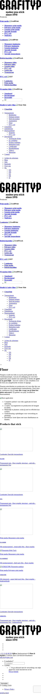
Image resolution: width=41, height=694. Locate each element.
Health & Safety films (8, 105)
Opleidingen (8, 129)
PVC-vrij (3, 77)
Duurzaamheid (9, 131)
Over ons (7, 166)
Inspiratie (7, 164)
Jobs (5, 162)
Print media (4, 21)
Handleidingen (14, 148)
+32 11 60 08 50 (6, 653)
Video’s (11, 150)
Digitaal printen (14, 117)
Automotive (13, 121)
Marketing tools (14, 144)
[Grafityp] (20, 15)
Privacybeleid (13, 672)
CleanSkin (8, 127)
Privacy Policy (9, 689)
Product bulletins (14, 142)
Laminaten (4, 40)
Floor (10, 123)
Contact (7, 154)
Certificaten (13, 146)
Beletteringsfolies (6, 58)
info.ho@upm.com (6, 657)
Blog (6, 160)
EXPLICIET (4, 693)
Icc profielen (13, 140)
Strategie (12, 133)
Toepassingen (9, 113)
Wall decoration (14, 119)
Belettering (12, 115)
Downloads (8, 137)
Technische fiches (15, 138)
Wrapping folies (6, 89)
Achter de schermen (11, 158)
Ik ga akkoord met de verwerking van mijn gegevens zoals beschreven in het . (25, 670)
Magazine (12, 152)
